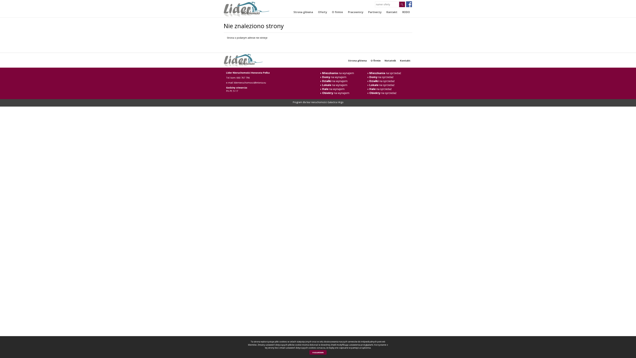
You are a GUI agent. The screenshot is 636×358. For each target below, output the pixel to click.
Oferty (322, 12)
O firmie (337, 12)
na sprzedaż (385, 73)
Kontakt (405, 60)
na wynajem (338, 73)
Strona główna (303, 12)
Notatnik (390, 60)
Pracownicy (355, 12)
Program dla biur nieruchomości (310, 102)
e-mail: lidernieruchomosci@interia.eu (246, 82)
